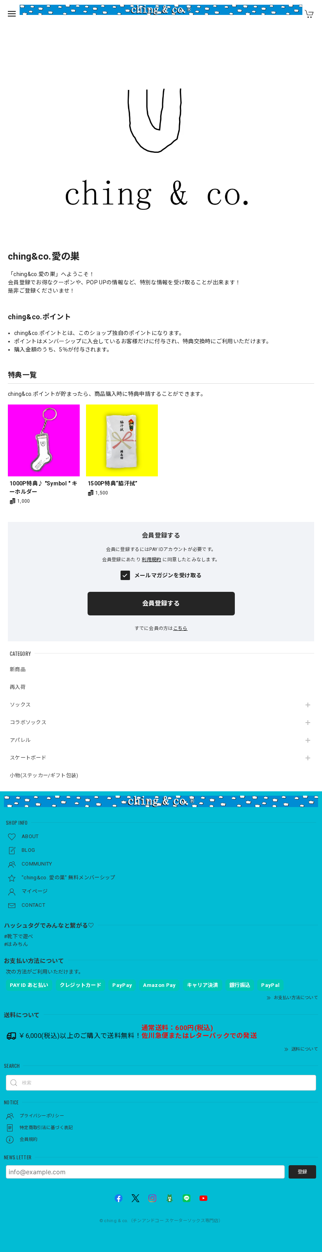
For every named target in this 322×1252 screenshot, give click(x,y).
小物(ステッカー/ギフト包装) (44, 775)
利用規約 (151, 559)
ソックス (20, 705)
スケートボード (28, 758)
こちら (180, 628)
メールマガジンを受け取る (168, 575)
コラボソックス (28, 722)
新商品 (18, 669)
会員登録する (161, 603)
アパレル (20, 740)
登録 (302, 1172)
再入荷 (18, 687)
